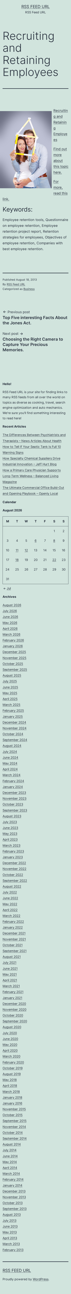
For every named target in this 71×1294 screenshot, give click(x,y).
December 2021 (14, 933)
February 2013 (13, 1250)
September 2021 (15, 951)
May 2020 (10, 1044)
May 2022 (10, 904)
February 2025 (13, 710)
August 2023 (12, 816)
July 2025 (10, 681)
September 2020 (15, 1021)
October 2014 (13, 1132)
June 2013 (10, 1226)
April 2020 (10, 1050)
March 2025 (11, 704)
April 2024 (10, 769)
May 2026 (10, 623)
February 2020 (13, 1062)
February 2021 (13, 992)
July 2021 (9, 962)
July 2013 (9, 1220)
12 (26, 550)
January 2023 (13, 857)
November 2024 (15, 728)
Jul (9, 588)
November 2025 (14, 658)
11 (17, 550)
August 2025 (12, 675)
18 (17, 560)
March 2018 (11, 1091)
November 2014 (14, 1127)
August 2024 (12, 745)
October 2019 (13, 1068)
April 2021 (10, 980)
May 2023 (10, 833)
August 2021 (12, 956)
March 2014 (11, 1173)
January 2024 (13, 787)
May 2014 (10, 1162)
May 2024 (10, 763)
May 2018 (10, 1080)
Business (29, 289)
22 (54, 560)
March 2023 (11, 845)
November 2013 (14, 1197)
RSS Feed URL (35, 6)
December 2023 (14, 792)
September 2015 (15, 1121)
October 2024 (13, 734)
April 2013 (10, 1238)
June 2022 (10, 898)
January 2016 (12, 1103)
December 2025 (14, 652)
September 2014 (15, 1138)
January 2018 (12, 1097)
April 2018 (10, 1085)
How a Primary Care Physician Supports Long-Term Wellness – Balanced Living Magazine (32, 476)
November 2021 (14, 939)
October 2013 (13, 1203)
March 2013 (11, 1244)
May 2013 (10, 1232)
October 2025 (13, 664)
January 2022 (13, 927)
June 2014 (10, 1156)
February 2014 (13, 1179)
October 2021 (13, 945)
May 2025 (10, 693)
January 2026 (13, 646)
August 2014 (12, 1144)
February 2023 (13, 851)
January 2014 (12, 1185)
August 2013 (12, 1214)
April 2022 (10, 910)
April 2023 (10, 839)
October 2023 (13, 804)
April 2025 (10, 699)
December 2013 (14, 1191)
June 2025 (10, 687)
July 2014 (10, 1150)
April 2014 (10, 1168)
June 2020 (10, 1039)
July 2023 (10, 822)
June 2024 (10, 757)
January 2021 (12, 998)
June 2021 (10, 968)
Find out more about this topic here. (60, 160)
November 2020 (14, 1009)
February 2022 (13, 921)
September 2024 (15, 740)
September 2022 (15, 880)
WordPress (40, 1279)
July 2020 (10, 1033)
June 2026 (10, 617)
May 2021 (10, 974)
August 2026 (12, 605)
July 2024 (10, 751)
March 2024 (12, 775)
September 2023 (15, 810)
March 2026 (11, 634)
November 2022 (14, 869)
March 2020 (11, 1056)
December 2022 (14, 863)
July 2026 (10, 611)
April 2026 (10, 628)
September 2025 (15, 669)
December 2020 (14, 1003)
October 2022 (13, 875)
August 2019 (12, 1074)
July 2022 (10, 892)
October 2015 (13, 1115)
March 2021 (11, 986)
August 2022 (12, 886)
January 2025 (13, 716)
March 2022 (11, 916)
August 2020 (12, 1027)
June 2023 (10, 828)
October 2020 (13, 1015)
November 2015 (14, 1109)
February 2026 (13, 640)
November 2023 (14, 798)
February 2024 (13, 781)
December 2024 (14, 722)
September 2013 (15, 1209)
